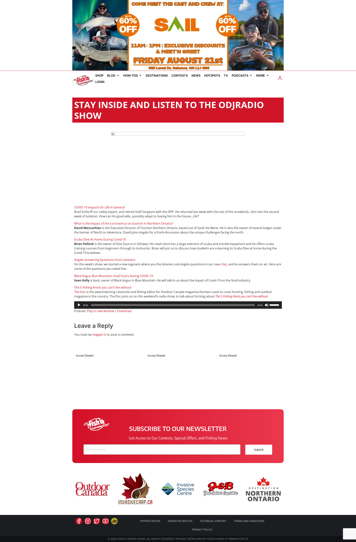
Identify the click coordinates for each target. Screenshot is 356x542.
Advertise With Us (180, 521)
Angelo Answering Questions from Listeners (104, 260)
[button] (113, 75)
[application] (178, 305)
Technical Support (213, 521)
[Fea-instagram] (87, 521)
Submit (258, 450)
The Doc (80, 292)
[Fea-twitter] (96, 521)
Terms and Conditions (249, 521)
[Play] (79, 305)
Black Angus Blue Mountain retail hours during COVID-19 (113, 276)
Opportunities (150, 521)
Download (124, 311)
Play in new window (100, 311)
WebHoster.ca (238, 539)
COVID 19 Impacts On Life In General (99, 207)
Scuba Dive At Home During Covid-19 (100, 239)
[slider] (275, 304)
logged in (99, 334)
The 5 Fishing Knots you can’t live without (102, 287)
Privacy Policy (202, 529)
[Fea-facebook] (78, 521)
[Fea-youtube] (105, 521)
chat (224, 264)
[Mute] (266, 305)
